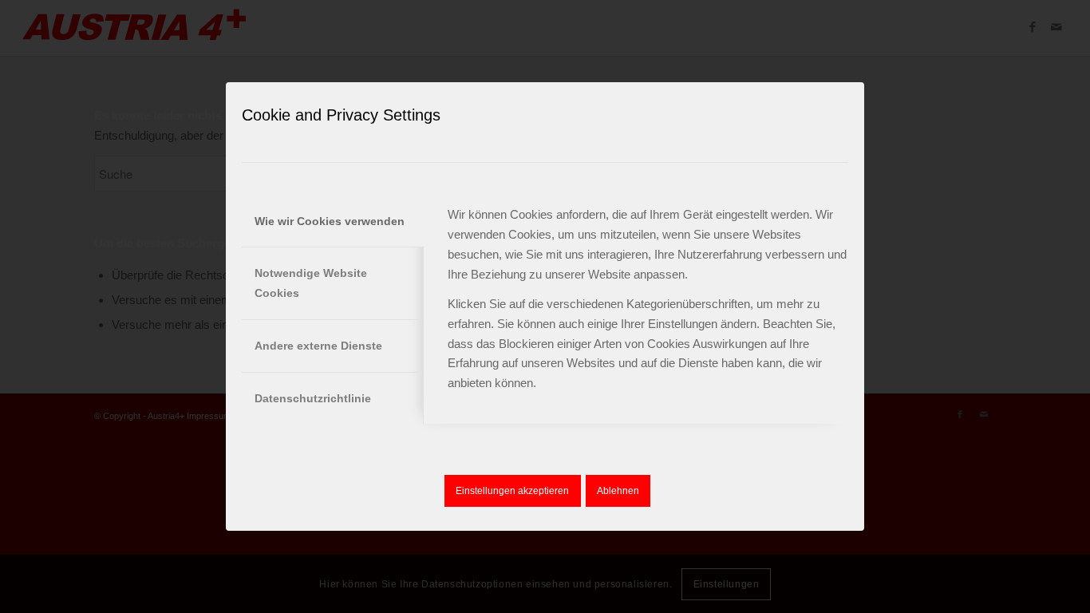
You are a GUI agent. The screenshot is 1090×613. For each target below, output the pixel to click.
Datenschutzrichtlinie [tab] (313, 398)
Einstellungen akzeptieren (512, 490)
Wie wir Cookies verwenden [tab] (330, 221)
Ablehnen (618, 490)
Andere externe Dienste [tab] (318, 345)
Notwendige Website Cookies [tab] (311, 283)
